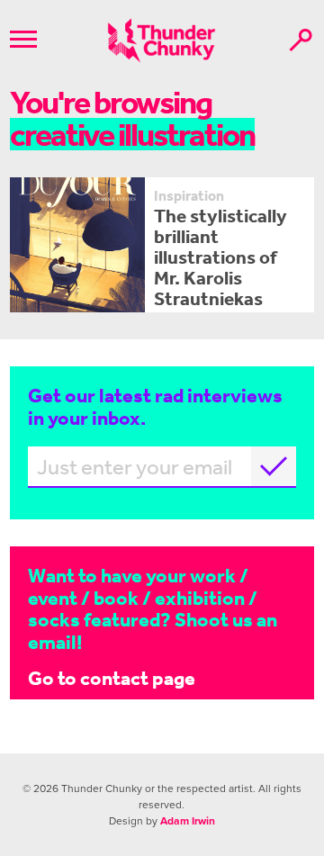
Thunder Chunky (161, 40)
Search (300, 40)
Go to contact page (111, 677)
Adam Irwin (187, 821)
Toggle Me (23, 39)
